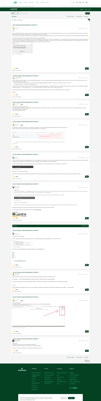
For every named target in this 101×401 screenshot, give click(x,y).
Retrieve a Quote (47, 377)
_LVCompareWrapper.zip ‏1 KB (20, 260)
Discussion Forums (12, 6)
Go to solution (19, 20)
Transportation (35, 389)
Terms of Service (47, 379)
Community (6, 6)
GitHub (40, 209)
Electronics (34, 378)
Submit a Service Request (75, 381)
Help (90, 9)
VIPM (37, 209)
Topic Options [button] (14, 16)
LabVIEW (29, 6)
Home (2, 6)
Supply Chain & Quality (61, 381)
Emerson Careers (60, 377)
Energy (33, 380)
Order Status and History (49, 374)
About (58, 374)
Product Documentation (74, 374)
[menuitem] (20, 2)
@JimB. (15, 189)
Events (58, 383)
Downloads (72, 372)
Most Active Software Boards (22, 6)
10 (15, 352)
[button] (22, 47)
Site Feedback (72, 383)
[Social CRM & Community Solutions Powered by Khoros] (87, 360)
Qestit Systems (15, 212)
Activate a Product (73, 379)
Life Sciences (34, 385)
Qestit (35, 209)
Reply (87, 68)
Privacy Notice (28, 398)
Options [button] (87, 28)
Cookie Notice (34, 398)
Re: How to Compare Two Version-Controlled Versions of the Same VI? (26, 75)
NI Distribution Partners (48, 372)
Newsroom (59, 379)
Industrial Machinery (36, 383)
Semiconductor (35, 387)
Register (81, 9)
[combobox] (52, 13)
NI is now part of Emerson (62, 372)
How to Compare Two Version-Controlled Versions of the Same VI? (25, 25)
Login (86, 9)
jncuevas (86, 225)
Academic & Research (36, 372)
